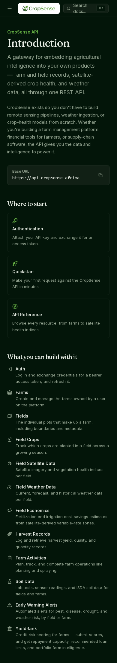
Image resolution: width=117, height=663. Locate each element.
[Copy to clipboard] (100, 175)
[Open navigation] (9, 8)
